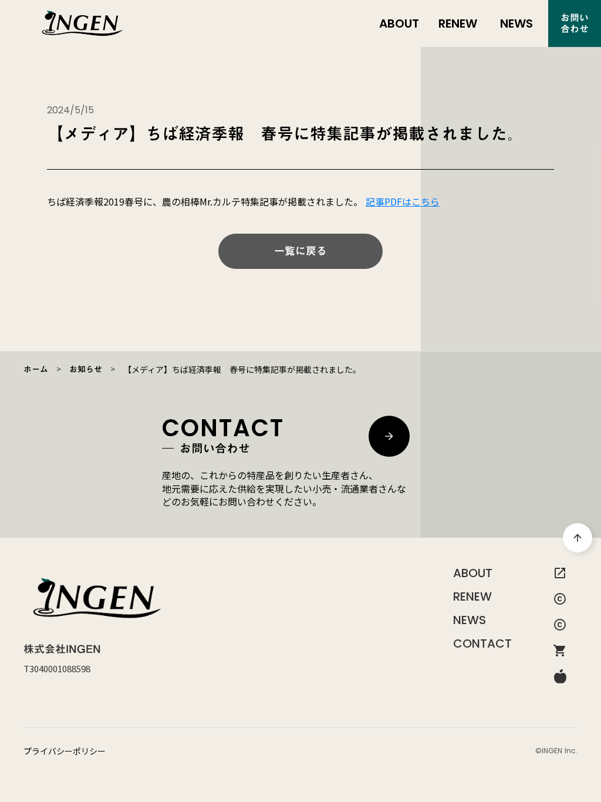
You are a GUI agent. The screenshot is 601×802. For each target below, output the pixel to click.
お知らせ (85, 369)
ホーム (35, 369)
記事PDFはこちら (403, 201)
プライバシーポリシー (64, 751)
